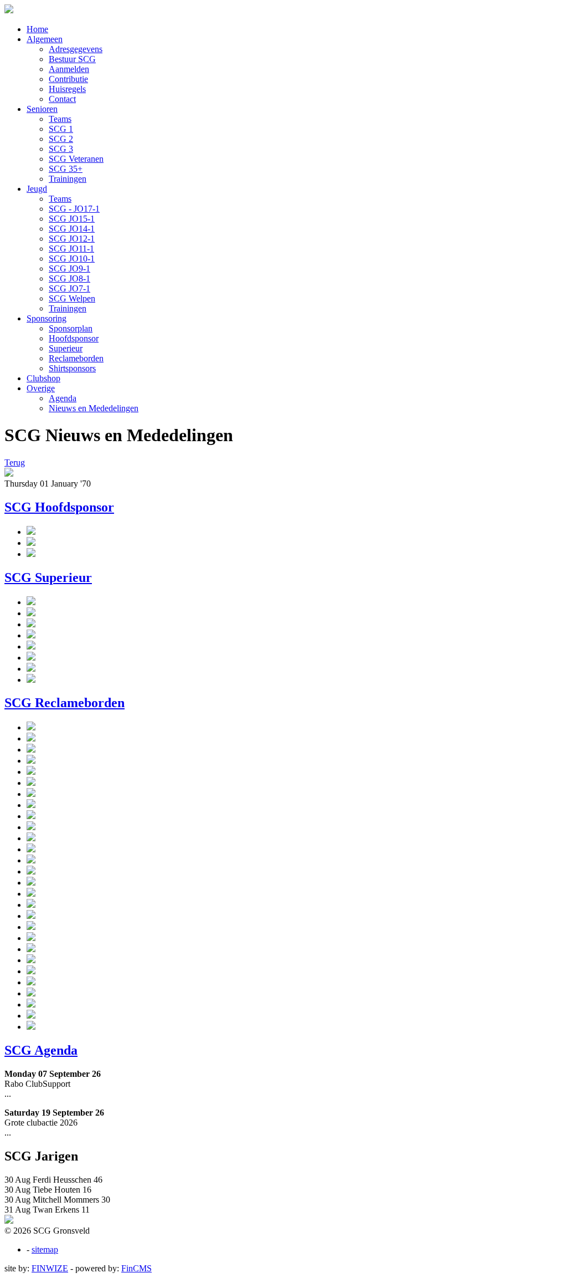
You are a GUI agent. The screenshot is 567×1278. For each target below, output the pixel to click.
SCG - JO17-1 (74, 208)
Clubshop (43, 378)
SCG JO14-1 (72, 228)
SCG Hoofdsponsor (59, 507)
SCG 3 (61, 149)
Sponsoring (46, 318)
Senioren (42, 109)
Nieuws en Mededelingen (93, 408)
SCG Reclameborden (64, 703)
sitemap (45, 1249)
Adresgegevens (75, 49)
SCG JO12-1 (72, 238)
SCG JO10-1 (72, 258)
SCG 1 (61, 129)
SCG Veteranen (76, 158)
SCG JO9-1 (69, 268)
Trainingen (67, 178)
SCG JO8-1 (69, 278)
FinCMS (136, 1268)
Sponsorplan (70, 328)
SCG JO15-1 (72, 218)
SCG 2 (61, 139)
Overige (41, 388)
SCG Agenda (41, 1050)
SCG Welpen (72, 298)
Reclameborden (76, 358)
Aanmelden (69, 69)
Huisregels (67, 89)
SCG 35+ (66, 168)
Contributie (68, 79)
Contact (62, 99)
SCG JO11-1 (71, 248)
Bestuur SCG (72, 59)
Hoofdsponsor (74, 338)
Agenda (62, 398)
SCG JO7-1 (69, 288)
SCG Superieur (48, 577)
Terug (14, 462)
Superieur (66, 348)
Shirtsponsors (72, 368)
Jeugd (37, 188)
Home (37, 29)
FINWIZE (50, 1268)
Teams (60, 119)
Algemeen (45, 39)
